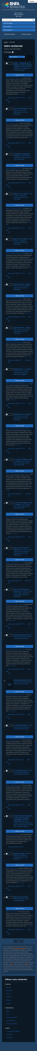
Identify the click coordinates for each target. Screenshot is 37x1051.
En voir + (8, 1003)
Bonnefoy (9, 990)
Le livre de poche (11, 1017)
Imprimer (9, 59)
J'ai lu (8, 1014)
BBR (26, 964)
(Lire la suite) (21, 94)
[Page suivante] (22, 941)
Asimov (8, 987)
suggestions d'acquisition (19, 948)
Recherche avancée (9, 34)
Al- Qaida (9, 1034)
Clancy (8, 993)
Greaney (9, 997)
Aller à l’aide (18, 16)
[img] (33, 20)
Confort (32, 1)
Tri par (6, 56)
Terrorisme (9, 1037)
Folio (7, 1011)
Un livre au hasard (26, 34)
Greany (8, 1000)
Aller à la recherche (18, 14)
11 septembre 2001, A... (13, 1031)
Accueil (5, 42)
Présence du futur (11, 1023)
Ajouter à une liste (20, 75)
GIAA (12, 964)
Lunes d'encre (10, 1020)
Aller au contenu (18, 13)
